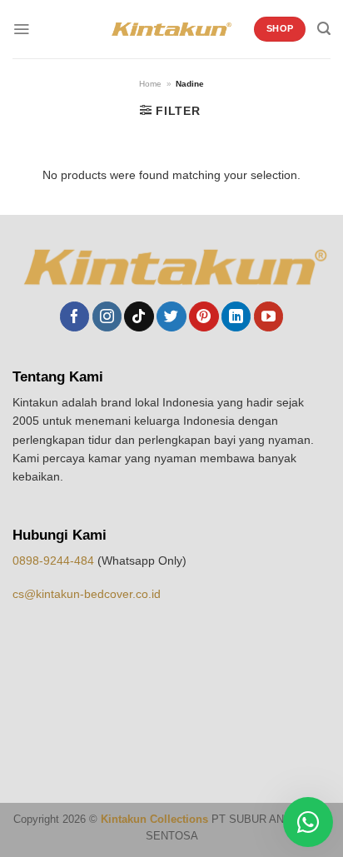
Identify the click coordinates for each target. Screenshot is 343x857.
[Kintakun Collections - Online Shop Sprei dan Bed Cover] (172, 29)
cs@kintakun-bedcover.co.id (86, 593)
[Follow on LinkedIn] (236, 316)
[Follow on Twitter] (171, 316)
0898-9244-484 (54, 560)
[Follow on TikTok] (138, 316)
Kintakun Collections (154, 819)
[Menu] (21, 28)
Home (150, 83)
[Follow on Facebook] (74, 316)
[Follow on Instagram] (107, 316)
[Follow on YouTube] (268, 316)
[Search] (324, 28)
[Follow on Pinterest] (203, 316)
